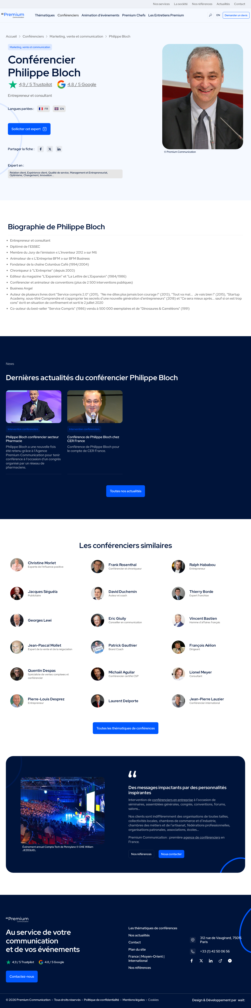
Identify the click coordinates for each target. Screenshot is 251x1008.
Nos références (202, 4)
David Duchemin (123, 591)
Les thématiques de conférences (152, 928)
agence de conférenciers (201, 837)
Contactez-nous (22, 976)
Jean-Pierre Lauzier (206, 699)
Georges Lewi (40, 620)
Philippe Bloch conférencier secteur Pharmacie (32, 439)
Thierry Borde (201, 591)
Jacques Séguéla (43, 591)
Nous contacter (171, 854)
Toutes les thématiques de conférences (125, 728)
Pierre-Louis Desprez (46, 699)
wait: (241, 1000)
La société (181, 4)
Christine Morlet (42, 562)
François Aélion (202, 645)
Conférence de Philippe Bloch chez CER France (93, 439)
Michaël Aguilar (122, 672)
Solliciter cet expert (26, 129)
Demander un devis (236, 15)
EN (218, 15)
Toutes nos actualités (125, 491)
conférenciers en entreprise (172, 800)
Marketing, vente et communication (76, 36)
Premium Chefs (133, 15)
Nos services (161, 4)
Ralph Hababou (202, 564)
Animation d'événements (100, 15)
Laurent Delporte (123, 700)
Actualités (223, 4)
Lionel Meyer (200, 672)
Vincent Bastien (203, 618)
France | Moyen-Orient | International (146, 958)
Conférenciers (68, 15)
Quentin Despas (42, 670)
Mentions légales (134, 1000)
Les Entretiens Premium (166, 15)
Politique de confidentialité (101, 1000)
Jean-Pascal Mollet (44, 645)
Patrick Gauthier (123, 645)
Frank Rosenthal (123, 564)
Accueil (11, 36)
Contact (239, 4)
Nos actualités (139, 935)
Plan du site (137, 949)
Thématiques (45, 15)
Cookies (153, 1000)
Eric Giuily (117, 618)
